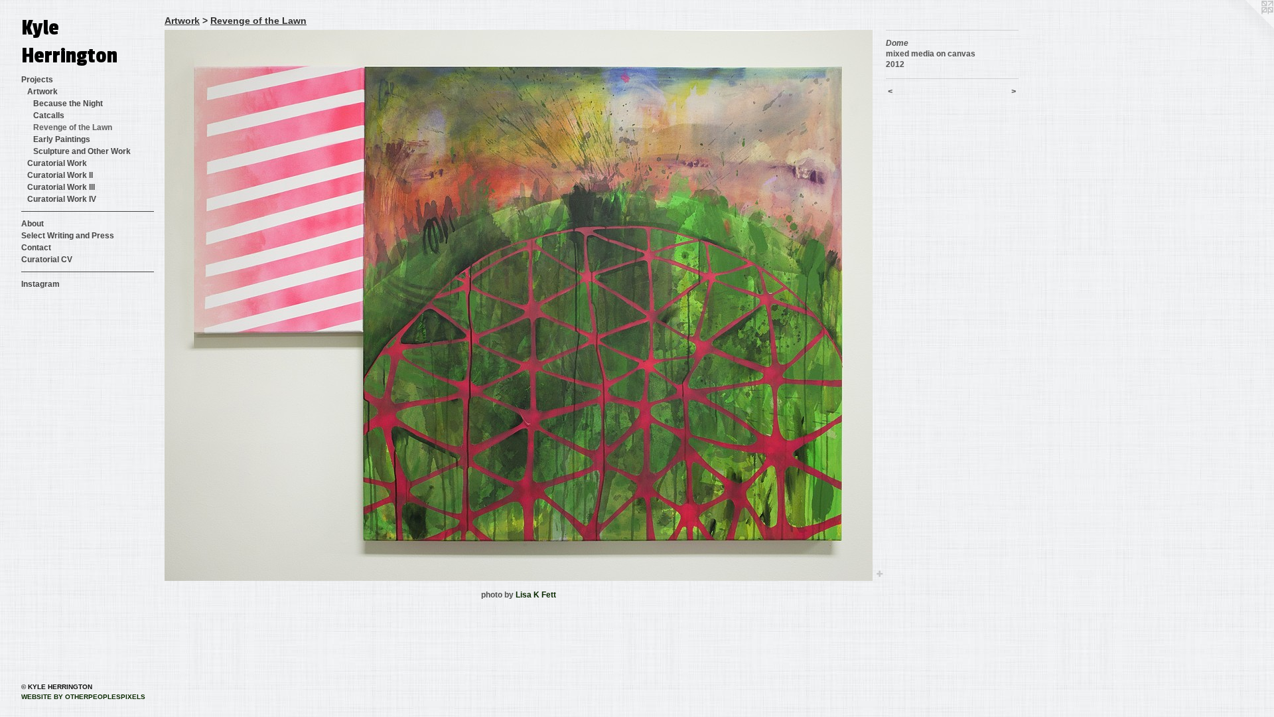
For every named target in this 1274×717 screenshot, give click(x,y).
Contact (36, 247)
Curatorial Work (57, 163)
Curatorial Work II (60, 175)
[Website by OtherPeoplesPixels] (1247, 26)
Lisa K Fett (536, 594)
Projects (37, 79)
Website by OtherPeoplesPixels (83, 696)
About (32, 223)
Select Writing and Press (67, 235)
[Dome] (519, 305)
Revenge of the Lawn (72, 127)
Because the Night (68, 103)
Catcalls (48, 115)
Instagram (40, 284)
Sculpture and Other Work (82, 151)
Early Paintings (61, 139)
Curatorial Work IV (61, 199)
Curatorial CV (46, 259)
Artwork (42, 91)
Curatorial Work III (61, 187)
